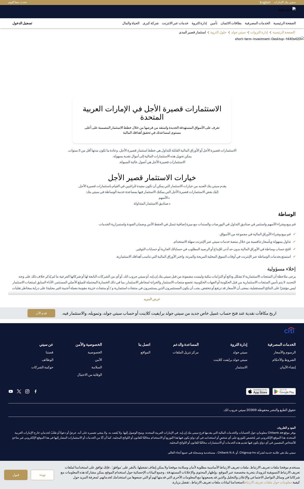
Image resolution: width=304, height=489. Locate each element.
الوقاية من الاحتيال (89, 375)
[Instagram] (27, 391)
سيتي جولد (240, 352)
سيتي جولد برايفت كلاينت (230, 360)
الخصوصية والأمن (88, 344)
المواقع (145, 352)
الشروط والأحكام (284, 360)
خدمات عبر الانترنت (175, 23)
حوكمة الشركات (42, 367)
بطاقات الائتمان (231, 23)
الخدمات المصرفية (257, 23)
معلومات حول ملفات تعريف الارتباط (268, 482)
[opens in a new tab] (284, 391)
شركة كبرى (151, 23)
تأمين (213, 23)
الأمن (98, 360)
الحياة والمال (130, 23)
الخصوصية (95, 352)
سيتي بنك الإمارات (285, 2)
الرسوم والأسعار (285, 352)
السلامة (96, 367)
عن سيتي (46, 344)
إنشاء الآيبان (288, 367)
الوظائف (47, 360)
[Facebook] (35, 391)
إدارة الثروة (199, 23)
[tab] (257, 23)
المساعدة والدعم (186, 344)
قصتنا (49, 352)
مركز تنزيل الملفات (186, 352)
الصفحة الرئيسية (284, 23)
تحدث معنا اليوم (17, 2)
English (265, 2)
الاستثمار (241, 367)
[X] (19, 391)
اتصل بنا (144, 344)
